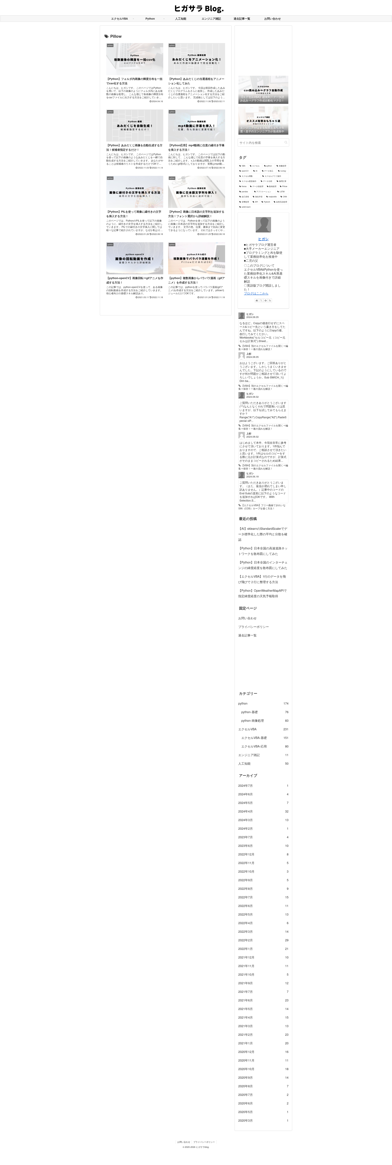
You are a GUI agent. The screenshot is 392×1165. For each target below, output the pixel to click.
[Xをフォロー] (261, 300)
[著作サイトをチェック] (257, 300)
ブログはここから (256, 293)
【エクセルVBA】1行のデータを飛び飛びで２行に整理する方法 (262, 579)
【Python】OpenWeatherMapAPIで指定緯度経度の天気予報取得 (262, 593)
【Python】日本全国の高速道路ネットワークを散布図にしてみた (263, 551)
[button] (286, 142)
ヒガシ (263, 238)
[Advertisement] (263, 50)
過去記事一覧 (247, 635)
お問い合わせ (247, 618)
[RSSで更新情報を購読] (270, 300)
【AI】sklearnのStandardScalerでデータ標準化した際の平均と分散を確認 (262, 534)
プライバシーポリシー (253, 626)
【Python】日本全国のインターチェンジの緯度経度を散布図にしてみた (263, 565)
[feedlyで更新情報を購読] (266, 300)
